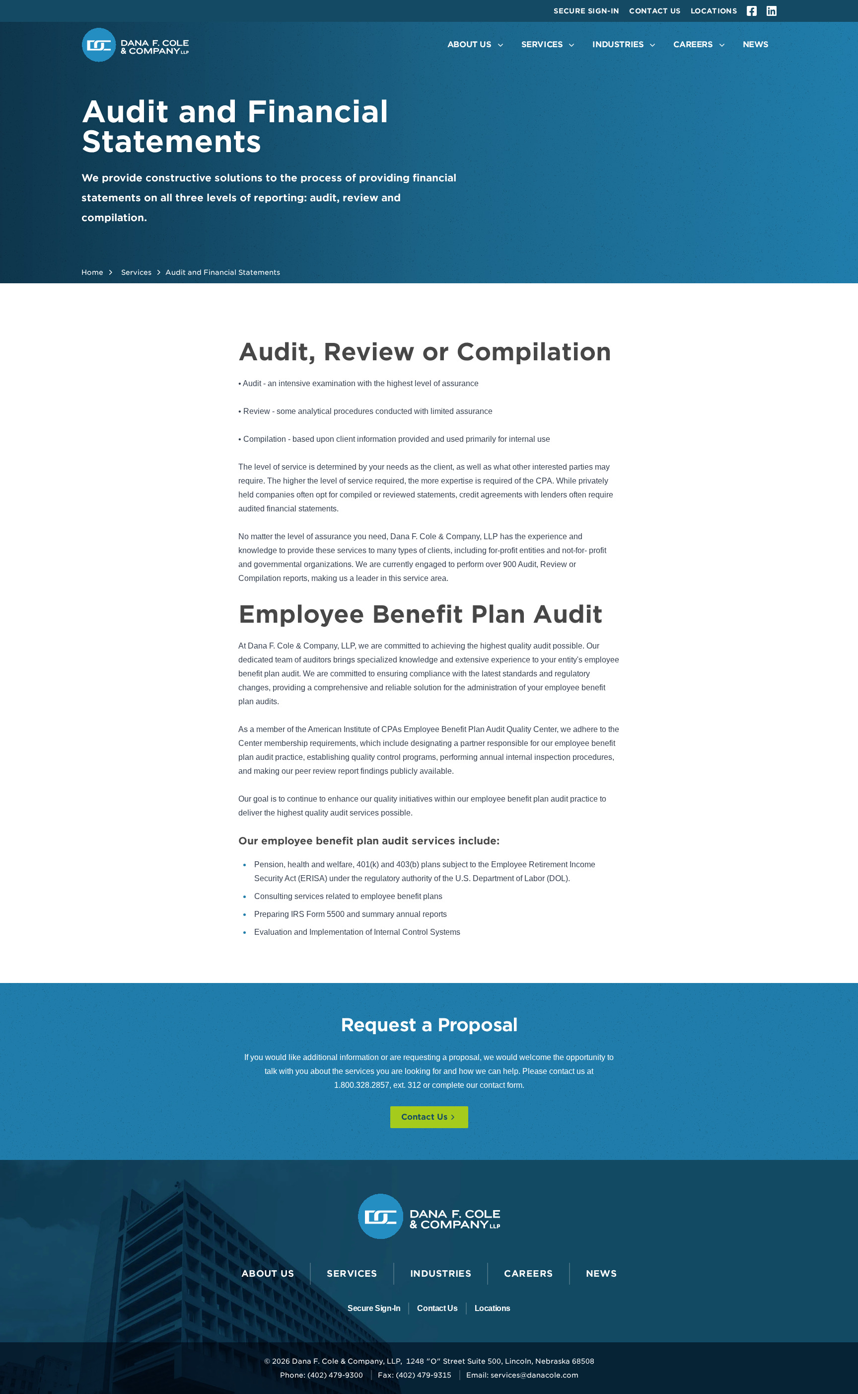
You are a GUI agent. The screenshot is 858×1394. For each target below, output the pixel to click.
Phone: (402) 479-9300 (321, 1375)
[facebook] (752, 11)
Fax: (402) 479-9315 (414, 1375)
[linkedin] (772, 11)
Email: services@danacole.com (522, 1375)
